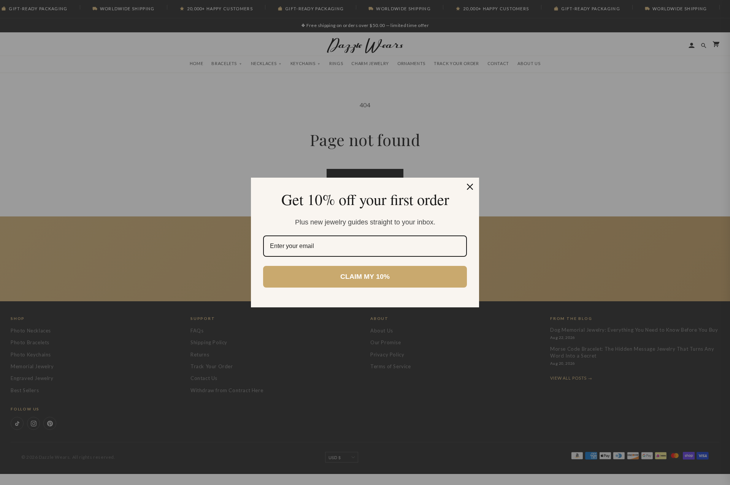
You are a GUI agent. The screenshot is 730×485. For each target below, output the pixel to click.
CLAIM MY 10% (365, 276)
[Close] (470, 187)
